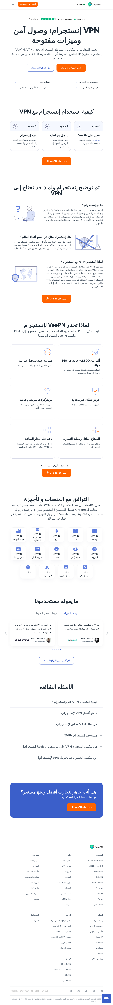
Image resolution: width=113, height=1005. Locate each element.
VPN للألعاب (98, 942)
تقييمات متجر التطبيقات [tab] (45, 613)
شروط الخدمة (33, 882)
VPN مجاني (98, 904)
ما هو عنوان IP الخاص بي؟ (61, 920)
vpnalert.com (96, 621)
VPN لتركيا (66, 981)
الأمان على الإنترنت (95, 931)
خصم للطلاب (66, 893)
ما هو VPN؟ (66, 860)
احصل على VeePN (28, 4)
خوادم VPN (66, 899)
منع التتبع (99, 948)
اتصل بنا (36, 866)
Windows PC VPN (95, 860)
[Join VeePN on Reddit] (78, 991)
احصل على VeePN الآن (56, 161)
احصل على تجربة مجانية (71, 67)
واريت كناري (34, 888)
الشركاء (36, 920)
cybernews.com (47, 621)
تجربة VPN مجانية (64, 882)
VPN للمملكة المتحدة (62, 969)
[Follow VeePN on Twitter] (94, 991)
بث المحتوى (98, 920)
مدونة (68, 904)
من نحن (36, 899)
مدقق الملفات (65, 948)
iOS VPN (99, 877)
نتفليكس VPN (97, 959)
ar (80, 4)
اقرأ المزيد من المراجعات (58, 660)
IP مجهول (99, 937)
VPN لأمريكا (66, 964)
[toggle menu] (13, 4)
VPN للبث (99, 954)
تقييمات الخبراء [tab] (71, 613)
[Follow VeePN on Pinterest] (71, 991)
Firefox (100, 893)
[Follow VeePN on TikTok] (86, 991)
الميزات (68, 871)
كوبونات (67, 888)
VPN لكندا (67, 975)
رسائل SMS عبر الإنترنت (61, 937)
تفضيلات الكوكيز (32, 893)
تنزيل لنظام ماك (38, 67)
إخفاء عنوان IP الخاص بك (61, 926)
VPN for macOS (96, 866)
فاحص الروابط (65, 942)
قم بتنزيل (96, 140)
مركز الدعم (34, 860)
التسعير (68, 877)
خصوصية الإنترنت (96, 926)
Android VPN (97, 882)
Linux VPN (98, 871)
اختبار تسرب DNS (64, 931)
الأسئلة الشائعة (33, 871)
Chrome (99, 888)
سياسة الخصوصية (32, 877)
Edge (100, 899)
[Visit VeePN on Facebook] (101, 991)
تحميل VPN (66, 866)
